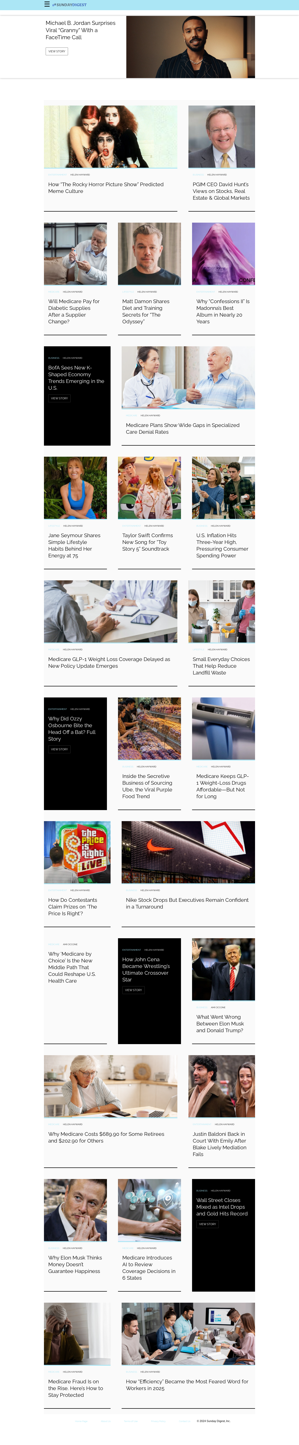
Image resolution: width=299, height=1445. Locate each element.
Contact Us (184, 1421)
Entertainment (57, 174)
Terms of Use (131, 1421)
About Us (106, 1421)
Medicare (54, 292)
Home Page (81, 1421)
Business (198, 174)
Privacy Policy (158, 1421)
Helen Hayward (80, 174)
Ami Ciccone (70, 944)
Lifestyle (128, 292)
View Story (56, 51)
